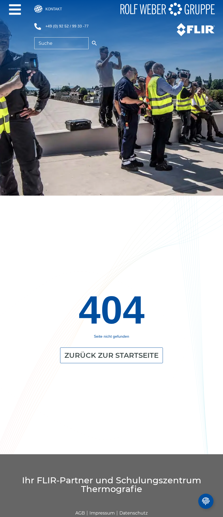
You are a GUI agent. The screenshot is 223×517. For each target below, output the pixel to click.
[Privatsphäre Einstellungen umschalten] (205, 501)
